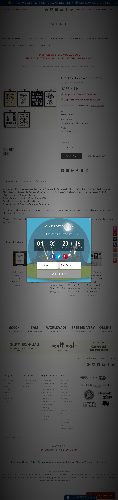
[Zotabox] (89, 280)
